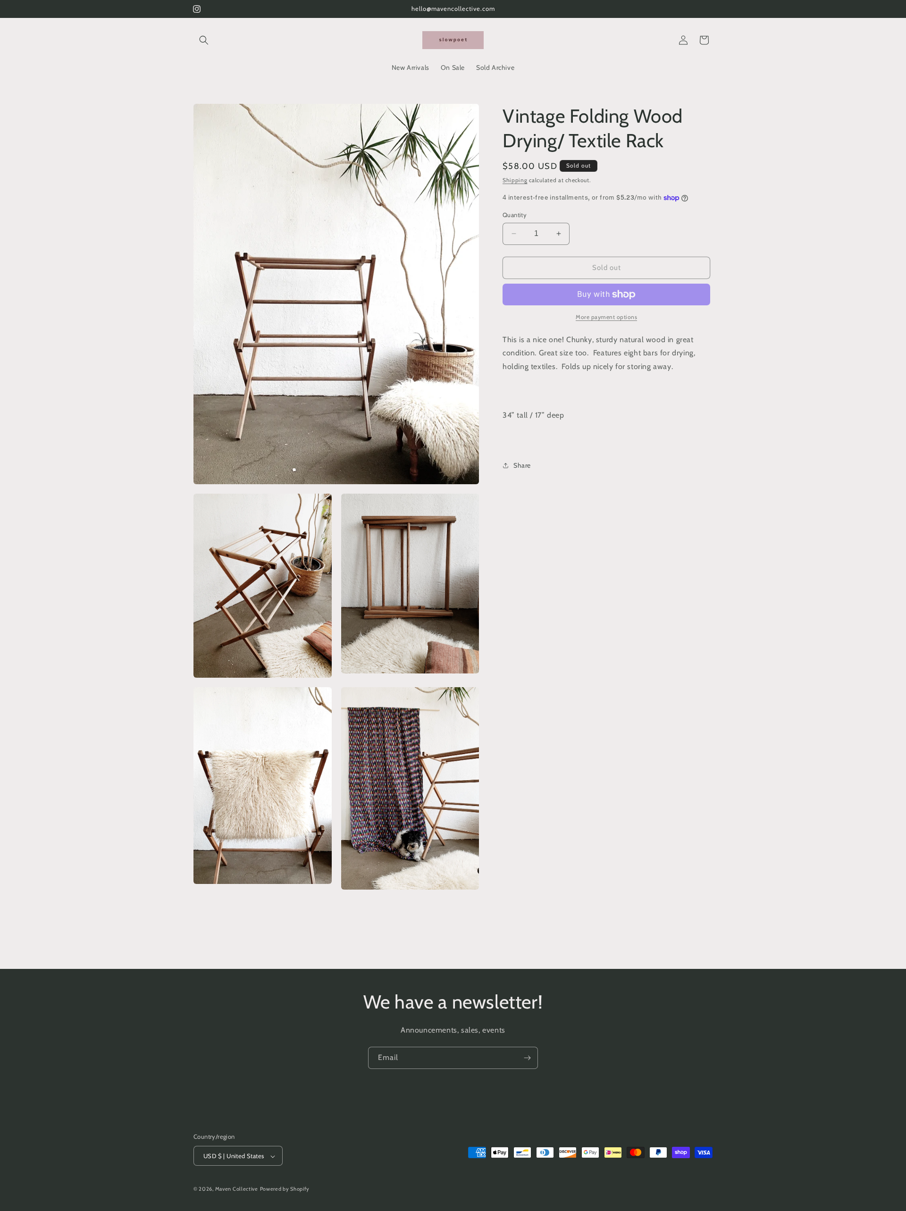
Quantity (515, 215)
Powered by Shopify (285, 1189)
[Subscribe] (527, 1058)
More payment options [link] (606, 316)
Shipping (515, 180)
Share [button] (522, 465)
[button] (203, 40)
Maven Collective (236, 1189)
